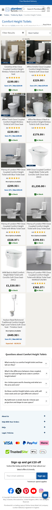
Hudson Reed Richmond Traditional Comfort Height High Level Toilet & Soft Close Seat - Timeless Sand (13, 323)
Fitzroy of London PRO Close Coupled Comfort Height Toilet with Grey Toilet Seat (39, 226)
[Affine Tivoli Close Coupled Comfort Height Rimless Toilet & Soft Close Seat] (13, 105)
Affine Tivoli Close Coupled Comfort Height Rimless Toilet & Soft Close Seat (13, 122)
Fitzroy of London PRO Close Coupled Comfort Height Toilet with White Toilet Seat (13, 226)
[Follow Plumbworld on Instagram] (41, 491)
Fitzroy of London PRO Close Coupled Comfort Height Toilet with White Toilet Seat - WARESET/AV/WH (39, 276)
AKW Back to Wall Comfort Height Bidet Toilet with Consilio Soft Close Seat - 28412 (13, 276)
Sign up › (42, 476)
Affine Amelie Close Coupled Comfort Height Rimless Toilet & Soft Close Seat (39, 69)
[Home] (1, 15)
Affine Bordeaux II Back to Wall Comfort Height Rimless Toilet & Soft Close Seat (39, 122)
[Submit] (24, 9)
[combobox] (34, 9)
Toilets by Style (16, 15)
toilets (13, 25)
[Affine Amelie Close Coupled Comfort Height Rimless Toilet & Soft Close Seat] (39, 52)
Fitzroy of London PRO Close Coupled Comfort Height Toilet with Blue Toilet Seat (13, 172)
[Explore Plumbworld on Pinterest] (26, 491)
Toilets (6, 15)
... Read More (46, 25)
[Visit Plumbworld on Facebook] (11, 491)
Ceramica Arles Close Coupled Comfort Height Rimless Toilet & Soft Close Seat (13, 70)
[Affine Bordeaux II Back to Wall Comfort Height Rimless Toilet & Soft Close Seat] (39, 105)
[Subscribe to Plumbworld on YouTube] (33, 491)
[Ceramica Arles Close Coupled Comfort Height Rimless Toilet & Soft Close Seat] (13, 52)
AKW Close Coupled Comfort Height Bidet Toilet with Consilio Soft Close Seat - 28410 (39, 173)
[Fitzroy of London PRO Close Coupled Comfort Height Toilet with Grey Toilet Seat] (39, 209)
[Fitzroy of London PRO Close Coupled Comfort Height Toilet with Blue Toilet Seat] (13, 155)
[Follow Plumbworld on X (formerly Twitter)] (18, 491)
